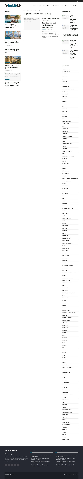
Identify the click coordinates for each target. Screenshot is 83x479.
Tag (28, 10)
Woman (64, 432)
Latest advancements (68, 278)
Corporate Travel (67, 136)
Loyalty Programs (67, 283)
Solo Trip (64, 370)
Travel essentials (67, 412)
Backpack (64, 101)
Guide (63, 220)
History (64, 233)
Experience (65, 188)
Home (25, 10)
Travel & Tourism (66, 409)
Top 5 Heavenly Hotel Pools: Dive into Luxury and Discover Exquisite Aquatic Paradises (12, 84)
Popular (64, 307)
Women (64, 434)
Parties (64, 302)
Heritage (64, 228)
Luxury (61, 5)
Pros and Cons (66, 320)
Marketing (65, 290)
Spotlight (65, 380)
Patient (64, 305)
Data (63, 153)
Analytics (65, 81)
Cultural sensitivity (67, 151)
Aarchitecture (66, 69)
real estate (65, 325)
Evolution (65, 186)
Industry (64, 253)
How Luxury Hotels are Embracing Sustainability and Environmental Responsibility (50, 23)
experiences (65, 191)
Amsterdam (65, 76)
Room (63, 350)
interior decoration (67, 265)
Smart (64, 362)
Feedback (64, 203)
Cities (63, 126)
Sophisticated (66, 372)
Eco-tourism (65, 173)
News (34, 5)
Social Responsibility (67, 367)
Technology (65, 399)
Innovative (65, 258)
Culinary (64, 148)
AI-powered (65, 74)
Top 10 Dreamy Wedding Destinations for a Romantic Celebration (12, 42)
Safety (64, 352)
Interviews (65, 268)
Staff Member (65, 382)
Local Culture (66, 280)
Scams (64, 357)
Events (64, 183)
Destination (8, 21)
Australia (65, 91)
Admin (44, 29)
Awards (64, 99)
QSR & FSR (64, 322)
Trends (64, 419)
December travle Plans (68, 156)
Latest (64, 275)
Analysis (64, 79)
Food (63, 205)
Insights (40, 5)
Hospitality (65, 235)
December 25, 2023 (8, 29)
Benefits (64, 104)
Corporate (65, 133)
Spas (63, 377)
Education (65, 176)
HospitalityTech (47, 5)
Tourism (64, 404)
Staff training (66, 385)
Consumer (65, 131)
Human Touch (65, 248)
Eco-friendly (65, 171)
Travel (64, 407)
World (74, 5)
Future (64, 210)
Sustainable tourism (67, 394)
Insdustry (65, 260)
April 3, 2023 (49, 29)
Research (64, 340)
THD (8, 474)
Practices (64, 315)
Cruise (64, 146)
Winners (64, 429)
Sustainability (66, 389)
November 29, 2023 (8, 86)
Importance (65, 250)
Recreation (65, 332)
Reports (64, 337)
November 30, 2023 (8, 70)
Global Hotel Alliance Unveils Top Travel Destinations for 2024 (12, 67)
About (65, 474)
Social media (65, 365)
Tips (63, 402)
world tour (65, 439)
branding (64, 116)
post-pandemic (66, 310)
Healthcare (65, 225)
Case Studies (65, 123)
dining (64, 168)
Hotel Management (67, 243)
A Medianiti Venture (13, 474)
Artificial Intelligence (68, 89)
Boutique (64, 113)
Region (64, 335)
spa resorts (65, 375)
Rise (63, 347)
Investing (64, 270)
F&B (53, 5)
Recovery (64, 330)
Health (64, 223)
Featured (8, 37)
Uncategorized (66, 422)
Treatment (65, 414)
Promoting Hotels (67, 317)
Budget (64, 118)
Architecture (65, 86)
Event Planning (66, 181)
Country (64, 138)
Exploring (65, 193)
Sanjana (64, 355)
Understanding (66, 424)
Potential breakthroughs (69, 312)
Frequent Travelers (67, 208)
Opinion (64, 300)
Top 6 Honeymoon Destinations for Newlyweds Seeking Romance (12, 26)
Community (65, 128)
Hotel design (65, 240)
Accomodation (66, 71)
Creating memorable (67, 143)
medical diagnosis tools (68, 292)
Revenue (64, 345)
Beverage (64, 108)
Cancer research (66, 121)
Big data (64, 111)
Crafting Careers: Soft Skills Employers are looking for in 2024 (12, 51)
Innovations (65, 255)
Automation (65, 94)
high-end (64, 230)
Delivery (64, 158)
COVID (63, 141)
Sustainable (65, 392)
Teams (64, 397)
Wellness (64, 427)
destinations (65, 166)
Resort (64, 342)
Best (63, 106)
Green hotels (65, 213)
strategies (65, 387)
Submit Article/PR (71, 474)
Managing (65, 288)
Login (77, 1)
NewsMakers (68, 5)
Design (64, 161)
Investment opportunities (69, 273)
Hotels (57, 5)
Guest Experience (66, 218)
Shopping (64, 360)
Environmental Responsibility (35, 10)
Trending (64, 417)
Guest (63, 215)
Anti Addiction (66, 84)
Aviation (64, 96)
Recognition (65, 327)
